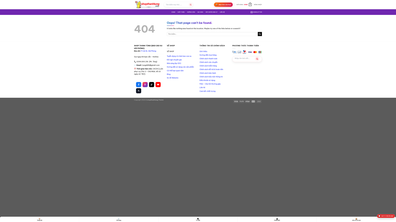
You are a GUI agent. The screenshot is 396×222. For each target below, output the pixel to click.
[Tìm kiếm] (191, 5)
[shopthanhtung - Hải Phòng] (147, 4)
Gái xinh (200, 12)
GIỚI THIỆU (181, 12)
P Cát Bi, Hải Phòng (148, 51)
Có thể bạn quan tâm (175, 71)
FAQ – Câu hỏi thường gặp (210, 84)
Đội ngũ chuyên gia (174, 60)
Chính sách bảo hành (208, 73)
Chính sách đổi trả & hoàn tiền (211, 69)
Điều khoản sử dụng (207, 80)
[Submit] (260, 34)
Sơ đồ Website (172, 78)
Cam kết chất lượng (207, 91)
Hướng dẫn (191, 12)
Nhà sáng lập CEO (174, 63)
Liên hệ (222, 12)
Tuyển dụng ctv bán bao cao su (179, 56)
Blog (168, 74)
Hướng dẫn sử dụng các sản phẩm (180, 67)
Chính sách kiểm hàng (208, 66)
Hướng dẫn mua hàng (208, 55)
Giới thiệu (203, 51)
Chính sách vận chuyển (208, 62)
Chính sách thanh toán (208, 59)
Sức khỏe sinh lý (211, 12)
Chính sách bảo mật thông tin (211, 77)
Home (173, 12)
